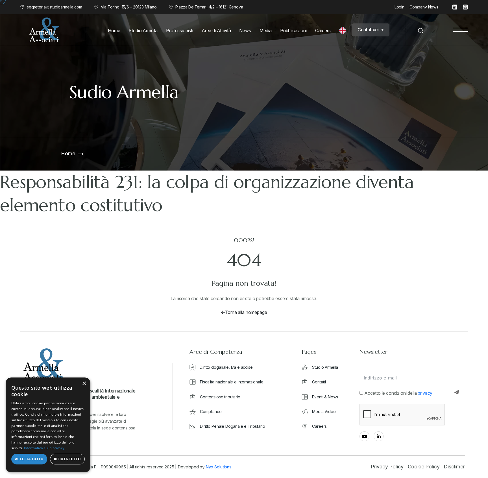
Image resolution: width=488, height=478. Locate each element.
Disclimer (454, 467)
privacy (425, 393)
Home (68, 153)
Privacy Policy (387, 467)
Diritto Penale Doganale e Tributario (232, 426)
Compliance (210, 411)
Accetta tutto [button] (29, 459)
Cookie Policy (424, 467)
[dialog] (48, 424)
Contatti (319, 381)
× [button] (84, 383)
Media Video (324, 411)
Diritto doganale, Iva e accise (226, 367)
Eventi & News (325, 396)
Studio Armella (325, 367)
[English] (344, 30)
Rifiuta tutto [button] (67, 459)
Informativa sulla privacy (44, 448)
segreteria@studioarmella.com (54, 7)
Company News (423, 7)
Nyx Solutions (219, 467)
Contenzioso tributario (220, 396)
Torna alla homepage (246, 312)
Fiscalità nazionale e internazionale (231, 381)
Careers (319, 426)
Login (399, 7)
